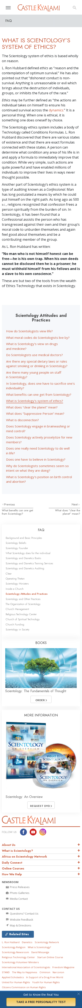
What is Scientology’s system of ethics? (34, 401)
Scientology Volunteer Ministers (20, 962)
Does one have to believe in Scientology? (35, 459)
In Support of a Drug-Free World (44, 977)
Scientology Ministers (17, 584)
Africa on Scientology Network (24, 856)
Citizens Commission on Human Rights (24, 987)
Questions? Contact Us (23, 913)
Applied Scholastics (13, 977)
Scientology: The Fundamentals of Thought (35, 691)
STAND (6, 972)
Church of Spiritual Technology (23, 619)
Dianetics (27, 942)
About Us (8, 845)
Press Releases (19, 887)
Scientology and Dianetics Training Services (29, 563)
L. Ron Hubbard (11, 942)
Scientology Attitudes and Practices (27, 594)
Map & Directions (20, 925)
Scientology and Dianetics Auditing (25, 568)
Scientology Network (47, 942)
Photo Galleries (19, 893)
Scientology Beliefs (16, 543)
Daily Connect (12, 863)
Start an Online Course (50, 957)
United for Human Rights (16, 982)
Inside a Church (15, 589)
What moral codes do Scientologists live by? (38, 337)
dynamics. (56, 110)
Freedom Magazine (63, 967)
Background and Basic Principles (24, 538)
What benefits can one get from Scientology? (38, 394)
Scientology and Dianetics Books (23, 558)
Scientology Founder (17, 548)
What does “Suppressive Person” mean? (35, 413)
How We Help (12, 874)
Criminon (45, 972)
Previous (9, 504)
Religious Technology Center (21, 614)
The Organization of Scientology (23, 604)
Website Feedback (21, 919)
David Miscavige (40, 952)
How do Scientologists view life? (29, 331)
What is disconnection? (22, 420)
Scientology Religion (13, 947)
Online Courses (13, 868)
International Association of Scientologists (26, 967)
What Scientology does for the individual (28, 553)
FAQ (41, 530)
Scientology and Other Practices (23, 599)
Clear (9, 574)
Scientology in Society (17, 629)
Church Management (17, 609)
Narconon (58, 972)
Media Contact (18, 899)
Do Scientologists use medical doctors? (34, 355)
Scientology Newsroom (15, 952)
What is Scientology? (17, 851)
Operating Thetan (15, 579)
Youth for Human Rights (46, 982)
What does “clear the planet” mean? (32, 407)
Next (75, 504)
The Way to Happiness (24, 972)
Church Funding (15, 624)
